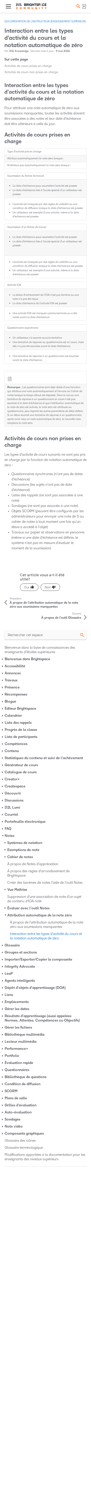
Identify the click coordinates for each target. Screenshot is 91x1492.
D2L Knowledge (19, 51)
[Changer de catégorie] (3, 659)
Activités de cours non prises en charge (31, 72)
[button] (77, 6)
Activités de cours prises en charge (28, 66)
